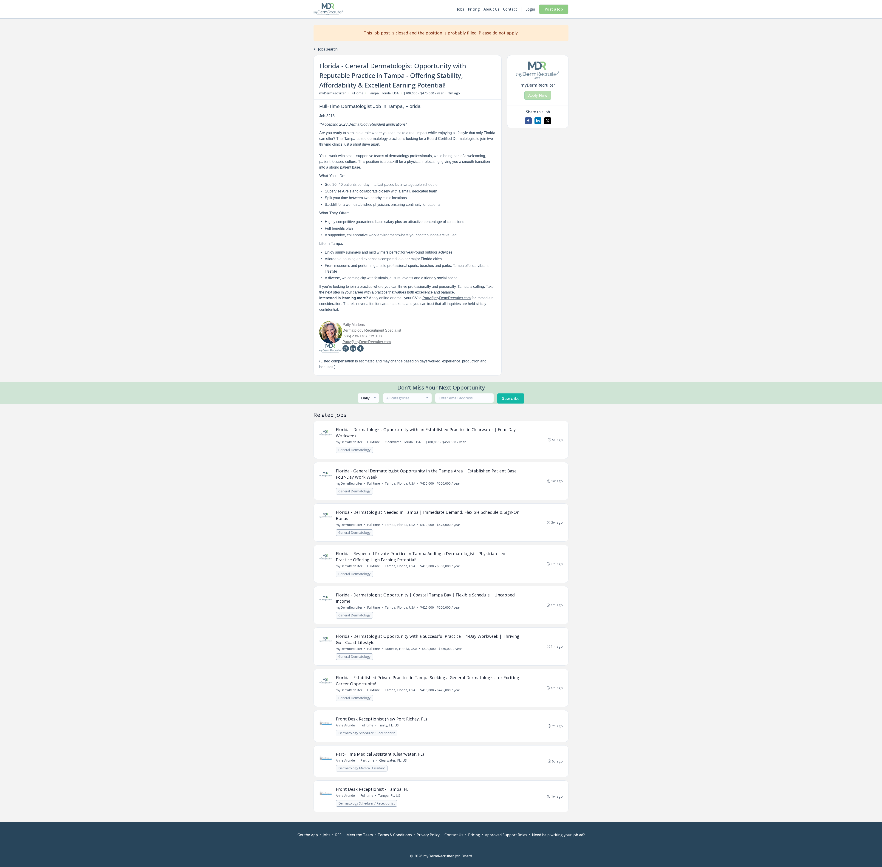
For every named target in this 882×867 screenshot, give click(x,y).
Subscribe (511, 398)
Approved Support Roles (506, 834)
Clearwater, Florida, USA (403, 442)
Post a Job (554, 9)
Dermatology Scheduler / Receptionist (366, 733)
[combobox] (368, 398)
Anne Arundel (346, 725)
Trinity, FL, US (388, 725)
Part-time (367, 760)
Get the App (307, 834)
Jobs (460, 9)
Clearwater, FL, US (393, 760)
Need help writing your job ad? (558, 834)
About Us (491, 9)
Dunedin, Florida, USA (401, 649)
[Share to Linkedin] (537, 120)
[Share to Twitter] (547, 120)
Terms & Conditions (395, 834)
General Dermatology (354, 450)
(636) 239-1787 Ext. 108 (362, 336)
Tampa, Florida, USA (383, 93)
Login (530, 9)
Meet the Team (359, 834)
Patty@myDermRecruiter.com (446, 298)
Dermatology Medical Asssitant (361, 768)
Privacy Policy (428, 834)
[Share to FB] (528, 120)
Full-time (357, 93)
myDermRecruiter (332, 93)
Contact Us (453, 834)
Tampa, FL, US (389, 795)
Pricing (474, 9)
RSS (338, 834)
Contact (510, 9)
